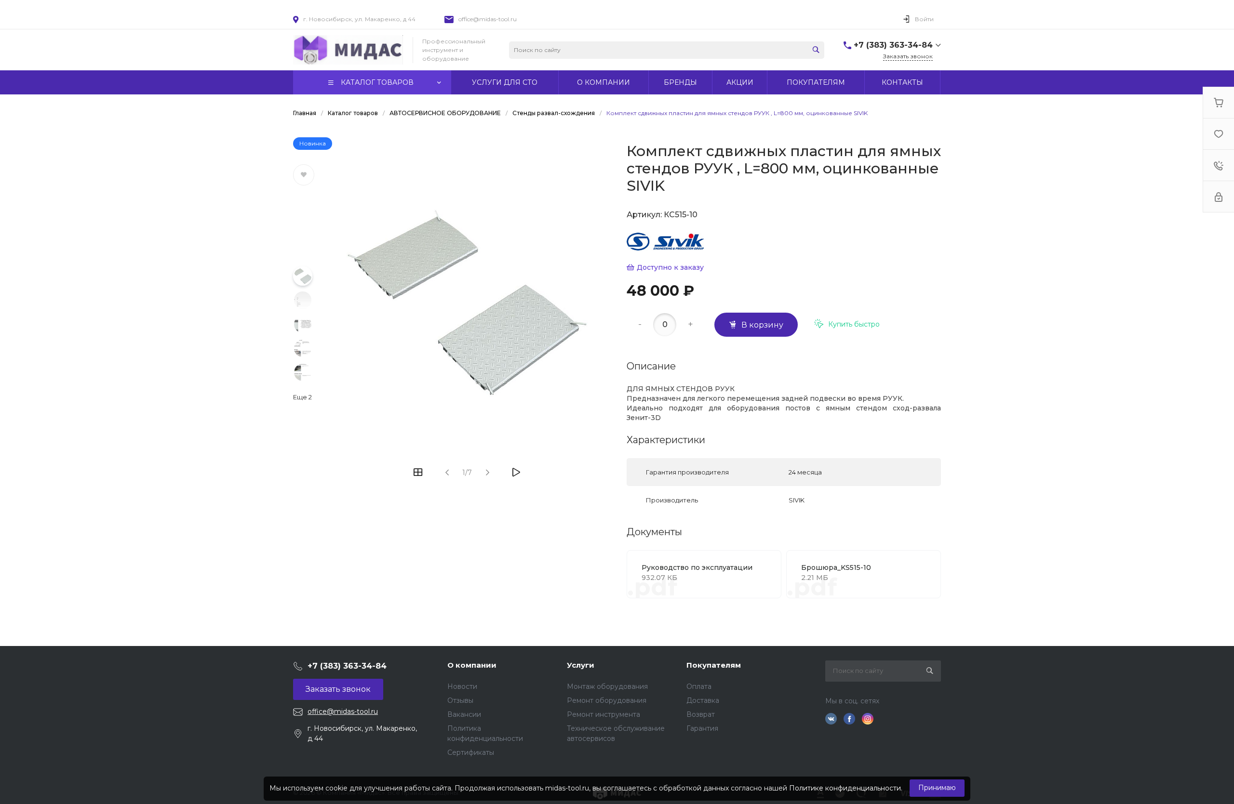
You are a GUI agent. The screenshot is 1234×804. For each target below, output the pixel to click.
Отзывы (460, 700)
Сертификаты (470, 752)
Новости (462, 686)
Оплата (698, 686)
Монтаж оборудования (607, 686)
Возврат (700, 714)
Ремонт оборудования (606, 700)
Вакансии (464, 714)
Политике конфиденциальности (845, 788)
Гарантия (702, 728)
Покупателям (713, 665)
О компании (471, 665)
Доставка (702, 700)
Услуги (580, 665)
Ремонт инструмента (603, 714)
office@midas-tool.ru (487, 19)
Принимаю (937, 787)
